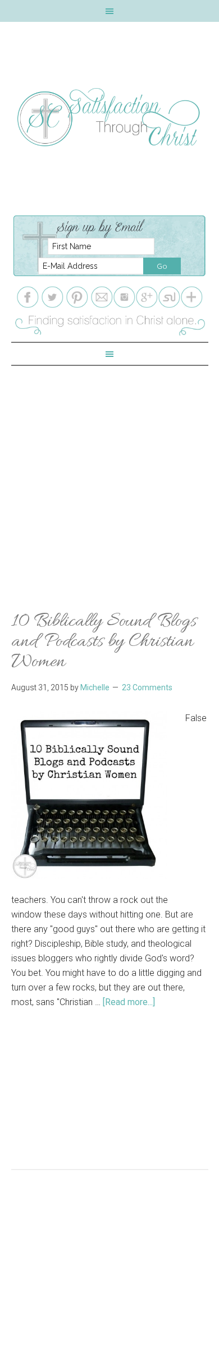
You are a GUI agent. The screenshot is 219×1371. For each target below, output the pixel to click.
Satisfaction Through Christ (109, 117)
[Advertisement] (109, 475)
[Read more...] (129, 1002)
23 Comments (147, 687)
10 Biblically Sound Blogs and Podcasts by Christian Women (104, 642)
